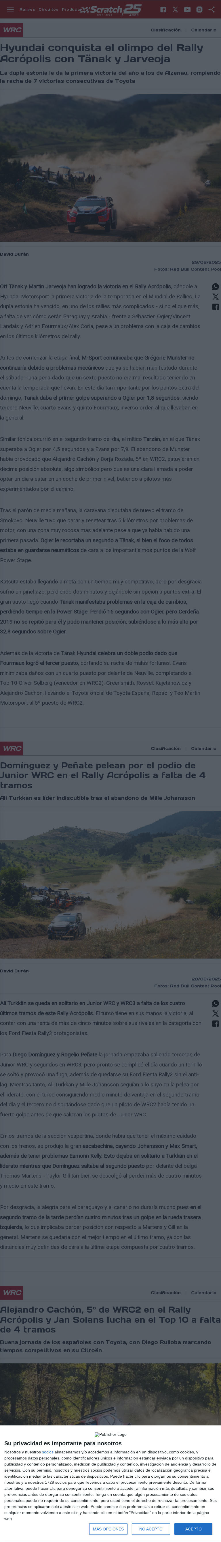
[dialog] (110, 1484)
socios (48, 1452)
